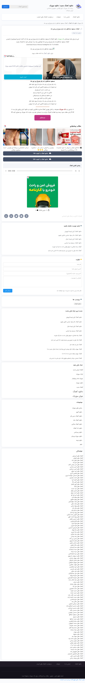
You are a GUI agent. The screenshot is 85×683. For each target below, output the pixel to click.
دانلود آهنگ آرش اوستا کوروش (73, 231)
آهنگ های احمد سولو (77, 493)
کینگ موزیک (79, 374)
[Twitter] (16, 216)
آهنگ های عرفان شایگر (76, 584)
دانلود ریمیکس (78, 432)
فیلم (81, 444)
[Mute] (48, 78)
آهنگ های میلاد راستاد (76, 630)
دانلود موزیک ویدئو (77, 436)
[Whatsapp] (6, 216)
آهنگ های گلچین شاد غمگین (75, 515)
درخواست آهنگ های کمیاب (45, 17)
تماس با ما (67, 17)
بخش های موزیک (77, 408)
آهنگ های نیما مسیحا (77, 649)
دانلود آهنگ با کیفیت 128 (40, 153)
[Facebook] (26, 216)
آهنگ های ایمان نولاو (77, 491)
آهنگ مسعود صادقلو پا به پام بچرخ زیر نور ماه (65, 29)
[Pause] (45, 78)
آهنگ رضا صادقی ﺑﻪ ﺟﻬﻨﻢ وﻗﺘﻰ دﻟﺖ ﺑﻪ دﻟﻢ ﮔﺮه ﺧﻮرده (66, 247)
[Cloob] (11, 216)
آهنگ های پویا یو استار (76, 512)
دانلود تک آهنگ (77, 428)
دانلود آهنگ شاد (77, 420)
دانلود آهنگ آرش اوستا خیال (73, 239)
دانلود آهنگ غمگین (77, 424)
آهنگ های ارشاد (78, 486)
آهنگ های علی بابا (78, 586)
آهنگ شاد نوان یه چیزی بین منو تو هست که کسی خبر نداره (64, 251)
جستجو (6, 7)
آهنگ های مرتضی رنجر (76, 647)
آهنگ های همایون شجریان (75, 654)
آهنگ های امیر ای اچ (77, 495)
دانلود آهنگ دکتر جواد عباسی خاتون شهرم (69, 235)
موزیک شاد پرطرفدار (77, 378)
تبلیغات (58, 17)
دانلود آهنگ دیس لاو (76, 416)
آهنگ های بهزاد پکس (77, 506)
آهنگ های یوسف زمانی (76, 658)
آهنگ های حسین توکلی (76, 519)
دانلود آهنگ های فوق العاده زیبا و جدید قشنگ (72, 680)
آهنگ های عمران (78, 582)
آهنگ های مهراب (78, 632)
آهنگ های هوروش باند (76, 652)
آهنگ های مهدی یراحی (76, 641)
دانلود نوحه (79, 440)
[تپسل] (5, 56)
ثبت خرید (23, 77)
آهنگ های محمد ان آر (77, 645)
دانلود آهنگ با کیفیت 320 (40, 159)
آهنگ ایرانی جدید (78, 370)
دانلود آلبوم (79, 412)
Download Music (31, 45)
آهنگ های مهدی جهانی (76, 643)
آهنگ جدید (79, 387)
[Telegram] (21, 216)
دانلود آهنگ (76, 17)
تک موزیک (61, 39)
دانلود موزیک (79, 383)
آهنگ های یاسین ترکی (76, 656)
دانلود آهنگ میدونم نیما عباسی (72, 243)
